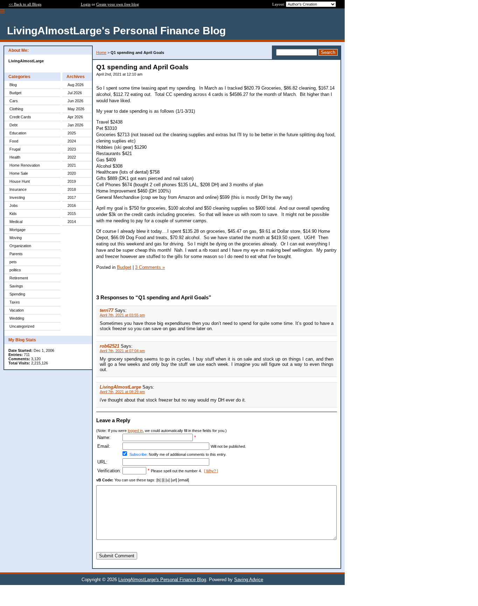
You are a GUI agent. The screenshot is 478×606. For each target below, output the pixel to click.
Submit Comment (116, 555)
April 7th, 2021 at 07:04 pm (122, 351)
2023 (72, 149)
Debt (13, 125)
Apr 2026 (75, 117)
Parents (16, 254)
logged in (135, 431)
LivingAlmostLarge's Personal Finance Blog (162, 579)
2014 (72, 222)
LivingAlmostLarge (120, 387)
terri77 (106, 310)
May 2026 (76, 109)
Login (86, 4)
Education (17, 133)
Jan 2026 (75, 125)
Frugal (14, 149)
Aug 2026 (76, 85)
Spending (17, 294)
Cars (13, 101)
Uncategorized (21, 326)
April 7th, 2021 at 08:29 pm (122, 392)
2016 (72, 205)
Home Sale (18, 173)
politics (15, 270)
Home (101, 52)
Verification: (109, 470)
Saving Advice (248, 579)
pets (13, 262)
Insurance (18, 189)
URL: (102, 462)
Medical (15, 222)
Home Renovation (24, 165)
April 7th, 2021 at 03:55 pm (122, 315)
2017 (72, 197)
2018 (72, 189)
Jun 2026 (75, 101)
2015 (72, 213)
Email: (103, 446)
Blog (13, 85)
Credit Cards (20, 117)
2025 (72, 133)
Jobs (13, 205)
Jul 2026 (75, 93)
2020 (72, 173)
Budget (15, 93)
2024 (72, 141)
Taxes (14, 302)
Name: (104, 437)
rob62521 (109, 346)
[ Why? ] (211, 471)
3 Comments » (150, 267)
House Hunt (19, 181)
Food (13, 141)
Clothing (16, 109)
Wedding (16, 318)
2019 (72, 181)
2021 (72, 165)
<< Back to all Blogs (25, 4)
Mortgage (17, 230)
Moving (15, 238)
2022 (72, 157)
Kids (13, 213)
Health (14, 157)
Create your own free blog (117, 4)
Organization (20, 246)
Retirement (18, 278)
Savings (16, 286)
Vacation (16, 310)
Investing (17, 197)
